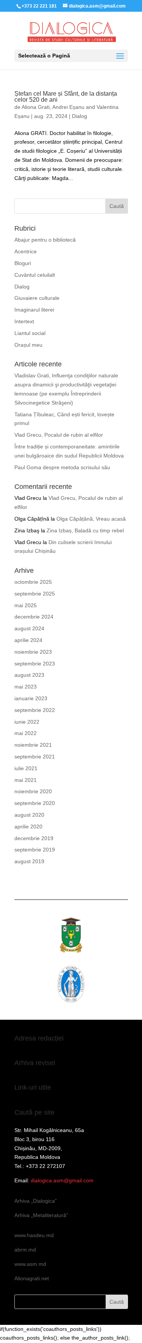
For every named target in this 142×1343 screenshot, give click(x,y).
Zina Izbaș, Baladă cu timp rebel (85, 530)
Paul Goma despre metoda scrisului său (62, 467)
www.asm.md (30, 1264)
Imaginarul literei (34, 310)
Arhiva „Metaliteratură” (41, 1215)
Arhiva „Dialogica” (35, 1201)
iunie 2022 (26, 722)
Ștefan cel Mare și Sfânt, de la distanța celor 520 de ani (65, 96)
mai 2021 (25, 780)
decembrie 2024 (33, 617)
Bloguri (22, 263)
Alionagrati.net (31, 1278)
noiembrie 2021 (33, 745)
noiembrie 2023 (33, 652)
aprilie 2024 (28, 640)
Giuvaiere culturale (36, 298)
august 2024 (29, 628)
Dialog (79, 116)
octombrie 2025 (33, 582)
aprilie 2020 (28, 826)
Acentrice (25, 251)
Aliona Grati (36, 107)
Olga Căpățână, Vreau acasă (91, 519)
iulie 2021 (25, 768)
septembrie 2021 (34, 757)
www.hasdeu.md (34, 1235)
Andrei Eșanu (68, 107)
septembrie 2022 (34, 710)
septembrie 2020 (34, 803)
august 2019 (29, 861)
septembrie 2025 (34, 594)
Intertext (24, 321)
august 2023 (29, 675)
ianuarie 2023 (30, 698)
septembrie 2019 (34, 850)
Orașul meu (28, 345)
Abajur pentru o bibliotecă (45, 240)
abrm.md (25, 1250)
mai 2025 (25, 605)
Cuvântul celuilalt (34, 275)
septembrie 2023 (34, 664)
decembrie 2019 (33, 838)
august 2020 (29, 815)
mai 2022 (25, 733)
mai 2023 (25, 687)
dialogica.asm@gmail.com (62, 1180)
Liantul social (29, 333)
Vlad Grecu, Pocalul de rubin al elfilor (58, 435)
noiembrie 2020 (33, 791)
